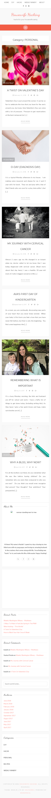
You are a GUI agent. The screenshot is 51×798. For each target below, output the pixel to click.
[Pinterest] (28, 6)
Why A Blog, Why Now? (25, 462)
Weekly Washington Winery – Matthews (17, 620)
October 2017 (9, 713)
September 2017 (10, 716)
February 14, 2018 (20, 95)
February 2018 (9, 707)
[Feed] (18, 559)
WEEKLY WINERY (30, 2)
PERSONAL (8, 83)
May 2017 (7, 724)
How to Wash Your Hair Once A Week (17, 632)
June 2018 (7, 701)
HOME (6, 2)
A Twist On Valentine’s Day (25, 90)
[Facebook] (23, 6)
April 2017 (7, 727)
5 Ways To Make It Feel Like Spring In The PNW (20, 623)
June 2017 (7, 721)
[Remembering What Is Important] (25, 357)
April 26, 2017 (20, 467)
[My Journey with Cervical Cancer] (25, 222)
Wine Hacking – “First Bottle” (13, 626)
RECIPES (7, 764)
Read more (25, 121)
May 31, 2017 (20, 391)
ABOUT (42, 2)
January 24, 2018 (20, 172)
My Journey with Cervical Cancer (22, 661)
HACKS (19, 2)
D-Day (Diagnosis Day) (25, 167)
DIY (13, 2)
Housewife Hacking (25, 14)
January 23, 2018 (20, 254)
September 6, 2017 (20, 304)
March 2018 (8, 704)
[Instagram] (26, 6)
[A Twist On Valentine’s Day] (25, 65)
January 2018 (8, 710)
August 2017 (8, 718)
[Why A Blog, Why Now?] (25, 441)
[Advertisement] (24, 588)
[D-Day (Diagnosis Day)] (25, 146)
